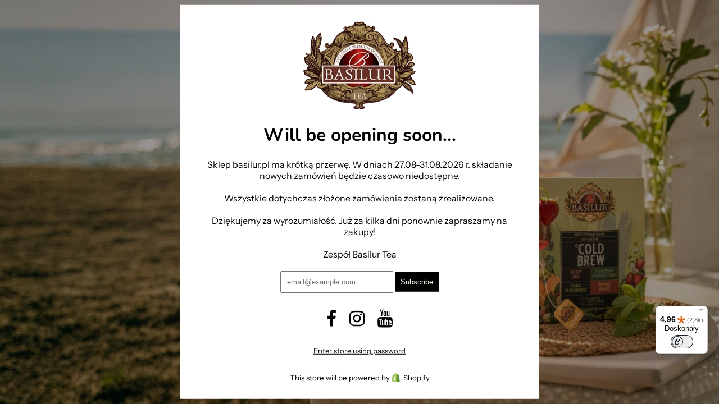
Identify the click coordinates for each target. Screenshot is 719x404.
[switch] (682, 341)
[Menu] (701, 312)
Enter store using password (359, 350)
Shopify (416, 377)
